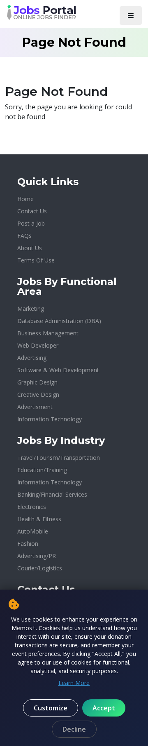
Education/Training (42, 470)
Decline (74, 729)
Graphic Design (37, 382)
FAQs (24, 236)
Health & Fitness (39, 519)
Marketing (30, 308)
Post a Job (31, 223)
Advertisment (35, 407)
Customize (50, 707)
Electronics (31, 507)
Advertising (31, 358)
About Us (29, 248)
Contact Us (32, 211)
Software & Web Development (58, 370)
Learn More (74, 683)
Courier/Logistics (39, 568)
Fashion (27, 543)
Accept (103, 707)
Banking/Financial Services (52, 494)
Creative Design (38, 394)
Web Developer (37, 345)
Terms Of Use (36, 260)
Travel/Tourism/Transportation (58, 457)
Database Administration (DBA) (59, 321)
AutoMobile (32, 531)
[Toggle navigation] (131, 15)
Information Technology (49, 419)
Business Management (48, 333)
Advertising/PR (36, 556)
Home (25, 199)
